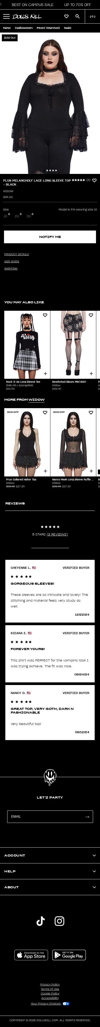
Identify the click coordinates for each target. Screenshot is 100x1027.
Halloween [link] (24, 28)
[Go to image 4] (53, 170)
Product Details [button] (16, 254)
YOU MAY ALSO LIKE (24, 302)
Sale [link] (67, 28)
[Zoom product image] (50, 103)
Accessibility (50, 998)
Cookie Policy (50, 993)
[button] (31, 5)
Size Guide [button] (11, 261)
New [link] (7, 28)
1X (5, 216)
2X (17, 216)
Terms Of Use (50, 989)
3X (29, 216)
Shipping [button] (10, 268)
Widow (8, 191)
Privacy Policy (50, 984)
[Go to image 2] (47, 170)
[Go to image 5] (56, 170)
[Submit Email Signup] (87, 816)
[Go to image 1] (44, 170)
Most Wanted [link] (48, 28)
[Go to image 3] (50, 170)
